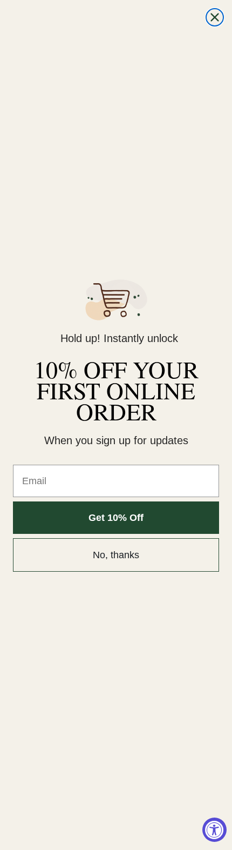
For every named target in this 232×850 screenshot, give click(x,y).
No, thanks (116, 555)
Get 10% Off (116, 517)
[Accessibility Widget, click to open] (214, 830)
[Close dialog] (214, 17)
